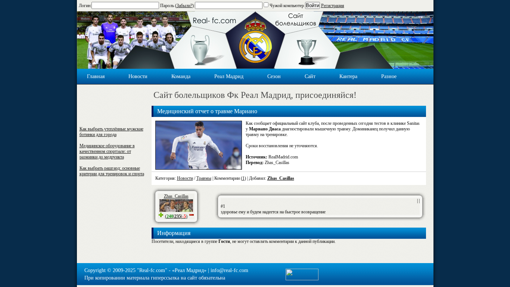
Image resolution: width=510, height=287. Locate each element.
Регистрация (332, 5)
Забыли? (184, 5)
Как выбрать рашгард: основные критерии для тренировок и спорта (112, 171)
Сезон (274, 76)
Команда (180, 76)
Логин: (85, 5)
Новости (137, 76)
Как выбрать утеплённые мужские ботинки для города (111, 131)
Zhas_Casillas (280, 178)
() (176, 216)
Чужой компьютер (286, 5)
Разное (389, 76)
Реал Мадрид (228, 76)
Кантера (348, 76)
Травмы (203, 178)
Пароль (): (177, 5)
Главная (96, 76)
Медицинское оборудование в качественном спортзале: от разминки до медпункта (107, 151)
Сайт (310, 76)
